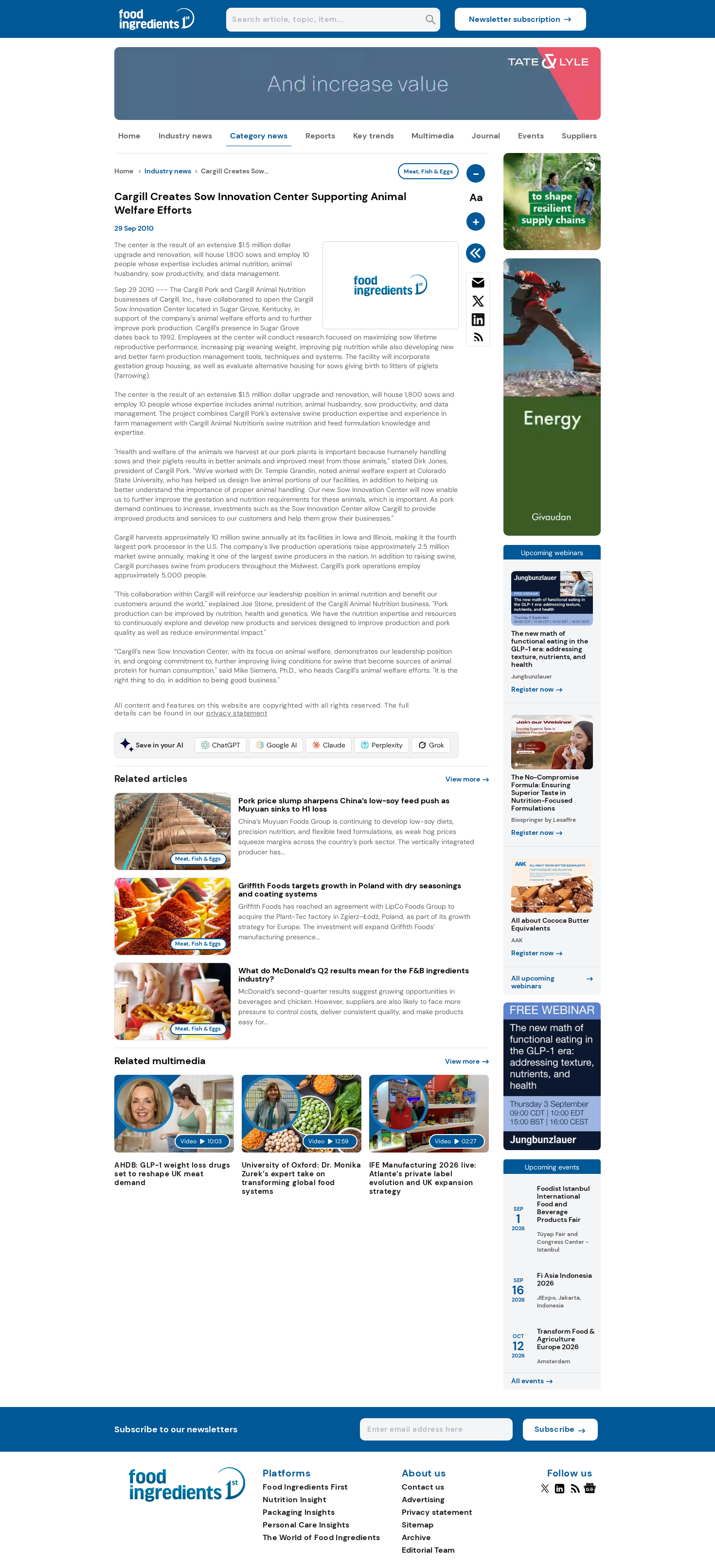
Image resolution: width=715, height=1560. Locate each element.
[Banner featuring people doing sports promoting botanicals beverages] (552, 533)
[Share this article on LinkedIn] (477, 321)
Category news (258, 135)
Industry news (185, 135)
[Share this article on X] (477, 303)
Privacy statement (437, 1512)
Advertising (423, 1499)
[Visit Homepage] (157, 35)
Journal (486, 135)
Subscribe (555, 1429)
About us (424, 1473)
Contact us (423, 1487)
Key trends (373, 135)
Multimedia (432, 135)
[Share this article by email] (477, 284)
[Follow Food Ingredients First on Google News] (591, 1492)
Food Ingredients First (305, 1487)
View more (463, 779)
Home (129, 135)
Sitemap (417, 1524)
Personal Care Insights (306, 1524)
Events (531, 135)
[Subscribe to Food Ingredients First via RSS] (477, 341)
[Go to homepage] (187, 1499)
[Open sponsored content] (357, 117)
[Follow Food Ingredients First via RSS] (575, 1492)
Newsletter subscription (514, 19)
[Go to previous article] (477, 253)
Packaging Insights (299, 1512)
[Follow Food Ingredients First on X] (545, 1492)
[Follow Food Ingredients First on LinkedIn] (559, 1492)
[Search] (431, 21)
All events (527, 1381)
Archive (416, 1537)
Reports (320, 135)
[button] (221, 745)
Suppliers (579, 135)
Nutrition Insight (294, 1499)
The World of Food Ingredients (321, 1537)
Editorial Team (428, 1550)
